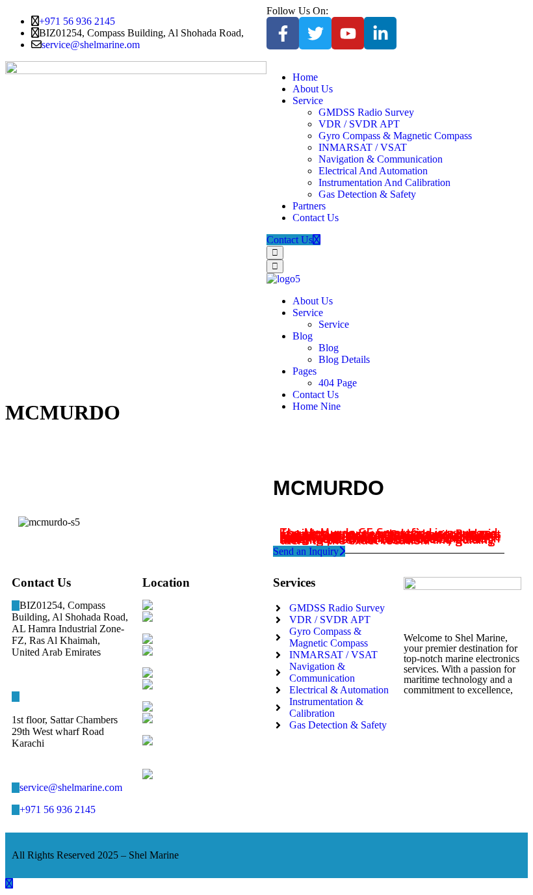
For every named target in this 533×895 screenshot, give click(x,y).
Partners (309, 205)
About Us (312, 88)
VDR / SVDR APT (359, 123)
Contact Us (315, 217)
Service (307, 100)
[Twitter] (315, 33)
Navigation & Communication (380, 159)
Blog (302, 335)
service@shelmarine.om (91, 44)
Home (305, 77)
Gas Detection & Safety (367, 194)
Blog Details (344, 359)
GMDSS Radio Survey (366, 112)
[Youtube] (348, 33)
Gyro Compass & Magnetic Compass (395, 135)
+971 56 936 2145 (77, 21)
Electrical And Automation (373, 170)
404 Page (337, 382)
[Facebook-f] (282, 33)
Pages (304, 371)
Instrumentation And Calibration (384, 182)
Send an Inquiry (306, 551)
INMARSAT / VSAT (362, 147)
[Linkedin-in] (380, 33)
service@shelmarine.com (71, 787)
